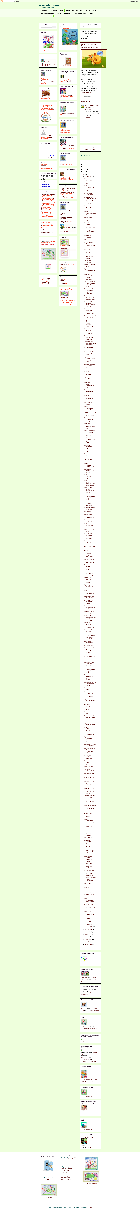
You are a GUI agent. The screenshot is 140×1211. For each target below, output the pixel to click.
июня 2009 (88, 934)
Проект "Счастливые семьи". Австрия (89, 408)
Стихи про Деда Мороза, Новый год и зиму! (89, 391)
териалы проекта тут (68, 96)
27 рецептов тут (45, 98)
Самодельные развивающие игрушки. (88, 815)
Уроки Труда (46, 207)
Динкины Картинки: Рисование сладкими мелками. (87, 843)
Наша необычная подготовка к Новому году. (89, 573)
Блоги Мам (44, 164)
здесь (48, 1179)
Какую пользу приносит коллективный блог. (67, 288)
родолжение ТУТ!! (66, 132)
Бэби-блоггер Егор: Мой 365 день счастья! (89, 256)
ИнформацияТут (47, 167)
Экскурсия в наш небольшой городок (89, 601)
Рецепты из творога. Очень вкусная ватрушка (90, 683)
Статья (44, 279)
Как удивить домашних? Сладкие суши (88, 542)
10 (84, 171)
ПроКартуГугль (45, 137)
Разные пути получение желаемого (87, 833)
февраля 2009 (88, 944)
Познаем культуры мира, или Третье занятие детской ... (90, 561)
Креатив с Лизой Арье (63, 13)
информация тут (85, 1061)
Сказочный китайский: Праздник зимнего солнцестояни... (89, 553)
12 (84, 166)
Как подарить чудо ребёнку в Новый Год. (89, 658)
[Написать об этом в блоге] (86, 96)
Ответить (87, 117)
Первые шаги (88, 837)
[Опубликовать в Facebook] (89, 96)
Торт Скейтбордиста (90, 811)
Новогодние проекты (47, 109)
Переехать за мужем (66, 1168)
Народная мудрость (47, 196)
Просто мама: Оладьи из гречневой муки (89, 465)
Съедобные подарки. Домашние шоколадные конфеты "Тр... (89, 323)
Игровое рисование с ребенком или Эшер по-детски (89, 231)
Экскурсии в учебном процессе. (87, 762)
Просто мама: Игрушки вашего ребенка (89, 270)
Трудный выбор (65, 1170)
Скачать (90, 1113)
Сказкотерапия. (88, 645)
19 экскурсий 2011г (46, 138)
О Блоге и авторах (91, 10)
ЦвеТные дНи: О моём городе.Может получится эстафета (89, 651)
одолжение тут (66, 97)
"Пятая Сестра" (72, 1159)
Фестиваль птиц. (45, 108)
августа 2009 (88, 929)
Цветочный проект (46, 16)
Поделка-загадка (88, 766)
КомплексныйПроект (80, 13)
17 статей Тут (44, 83)
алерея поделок (92, 1081)
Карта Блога (47, 61)
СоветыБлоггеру (45, 186)
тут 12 (62, 190)
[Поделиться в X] (87, 96)
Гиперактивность (86, 1059)
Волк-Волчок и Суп (67, 197)
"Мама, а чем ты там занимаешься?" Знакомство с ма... (90, 414)
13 (84, 164)
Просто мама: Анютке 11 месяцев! (88, 378)
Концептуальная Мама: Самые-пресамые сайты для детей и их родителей (89, 46)
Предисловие (44, 78)
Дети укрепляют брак (66, 1179)
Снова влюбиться (65, 1177)
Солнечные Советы (46, 212)
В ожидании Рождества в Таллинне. (88, 373)
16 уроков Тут (44, 79)
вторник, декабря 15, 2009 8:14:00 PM (92, 107)
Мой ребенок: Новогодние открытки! (88, 476)
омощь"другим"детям (49, 200)
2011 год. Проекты (47, 105)
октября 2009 (88, 924)
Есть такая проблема (66, 1176)
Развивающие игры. (61, 16)
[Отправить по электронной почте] (84, 96)
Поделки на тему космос (48, 242)
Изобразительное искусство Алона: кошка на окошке (89, 297)
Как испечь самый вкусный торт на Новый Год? (89, 337)
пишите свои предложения (47, 111)
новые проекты (48, 262)
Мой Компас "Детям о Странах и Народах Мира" (90, 807)
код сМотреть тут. (48, 50)
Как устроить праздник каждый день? (89, 607)
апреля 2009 (88, 939)
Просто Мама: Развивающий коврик (88, 218)
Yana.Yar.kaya (72, 1157)
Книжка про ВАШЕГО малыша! (87, 728)
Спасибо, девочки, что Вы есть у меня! (89, 207)
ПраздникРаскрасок (57, 10)
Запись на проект (86, 1112)
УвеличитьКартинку (49, 202)
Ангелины (65, 194)
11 (84, 169)
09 (84, 174)
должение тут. (95, 1010)
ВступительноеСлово (87, 1137)
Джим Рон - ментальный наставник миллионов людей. (88, 865)
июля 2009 (88, 932)
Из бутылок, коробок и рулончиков (88, 757)
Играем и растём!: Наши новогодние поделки (90, 213)
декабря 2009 (88, 176)
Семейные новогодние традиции (88, 455)
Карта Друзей (50, 155)
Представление (64, 161)
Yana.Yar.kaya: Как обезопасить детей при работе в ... (90, 343)
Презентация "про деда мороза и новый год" (89, 663)
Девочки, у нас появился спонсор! (88, 828)
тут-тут (50, 97)
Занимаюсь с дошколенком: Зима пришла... (89, 419)
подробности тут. (69, 65)
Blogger (90, 1207)
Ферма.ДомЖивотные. (47, 13)
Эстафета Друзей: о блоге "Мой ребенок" (89, 797)
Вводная (44, 82)
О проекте (84, 977)
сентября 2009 (89, 926)
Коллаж (44, 278)
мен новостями (46, 222)
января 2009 (88, 947)
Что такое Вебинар (47, 216)
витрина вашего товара (47, 233)
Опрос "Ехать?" (65, 1172)
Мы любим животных (68, 300)
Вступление (84, 1026)
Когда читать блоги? (48, 206)
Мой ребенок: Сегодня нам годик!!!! (88, 525)
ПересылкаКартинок (48, 209)
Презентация (64, 95)
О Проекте (63, 129)
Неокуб (86, 239)
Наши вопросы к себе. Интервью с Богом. (89, 353)
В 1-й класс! (44, 10)
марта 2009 (88, 942)
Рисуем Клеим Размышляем (74, 10)
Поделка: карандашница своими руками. (89, 592)
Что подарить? (88, 511)
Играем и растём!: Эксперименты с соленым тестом (89, 913)
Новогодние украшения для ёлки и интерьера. (89, 900)
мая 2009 (87, 937)
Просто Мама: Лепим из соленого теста (89, 515)
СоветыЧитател (45, 184)
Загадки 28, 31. (64, 248)
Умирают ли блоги (47, 195)
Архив (91, 13)
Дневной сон (94, 1061)
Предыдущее (95, 147)
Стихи (43, 285)
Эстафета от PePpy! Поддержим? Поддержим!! (89, 637)
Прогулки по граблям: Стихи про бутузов (89, 470)
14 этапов (69, 264)
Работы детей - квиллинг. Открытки (88, 631)
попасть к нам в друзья (49, 224)
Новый (62, 299)
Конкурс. (62, 81)
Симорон (44, 213)
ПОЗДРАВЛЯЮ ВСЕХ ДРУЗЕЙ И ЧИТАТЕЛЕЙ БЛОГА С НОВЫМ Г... (90, 200)
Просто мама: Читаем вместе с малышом (89, 700)
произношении (85, 1028)
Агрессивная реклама (48, 199)
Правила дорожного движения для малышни (90, 586)
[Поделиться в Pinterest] (90, 96)
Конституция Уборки (47, 215)
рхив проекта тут (65, 130)
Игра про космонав (46, 246)
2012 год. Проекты (47, 106)
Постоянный (64, 297)
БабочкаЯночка (89, 105)
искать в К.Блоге (49, 204)
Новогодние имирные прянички (87, 251)
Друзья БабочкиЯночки (49, 5)
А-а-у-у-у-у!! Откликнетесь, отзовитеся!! (89, 503)
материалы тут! (86, 963)
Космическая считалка (47, 244)
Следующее (85, 147)
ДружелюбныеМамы (46, 168)
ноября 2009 (88, 921)
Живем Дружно (46, 203)
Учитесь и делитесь (47, 198)
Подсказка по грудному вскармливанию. (89, 857)
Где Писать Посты (47, 208)
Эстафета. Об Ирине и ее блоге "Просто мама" (90, 879)
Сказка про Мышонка (66, 193)
